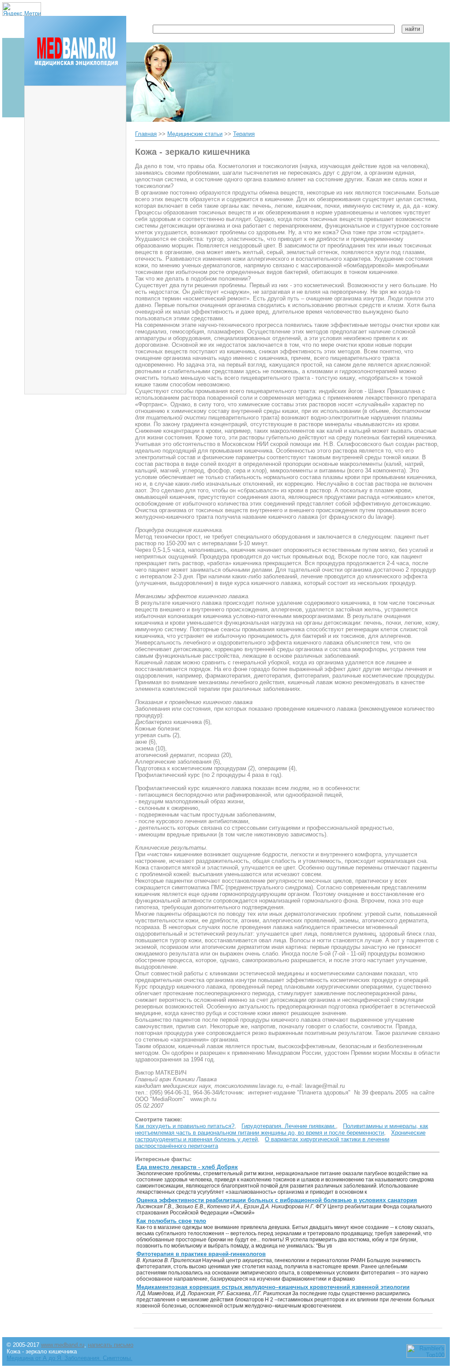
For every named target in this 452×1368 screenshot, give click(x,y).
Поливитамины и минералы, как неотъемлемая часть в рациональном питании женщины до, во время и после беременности (281, 1129)
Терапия (244, 134)
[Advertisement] (75, 222)
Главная (146, 134)
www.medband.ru (62, 1345)
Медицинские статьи (194, 134)
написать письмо (110, 1345)
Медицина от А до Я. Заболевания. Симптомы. (69, 1358)
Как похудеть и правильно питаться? (184, 1126)
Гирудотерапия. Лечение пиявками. (288, 1126)
